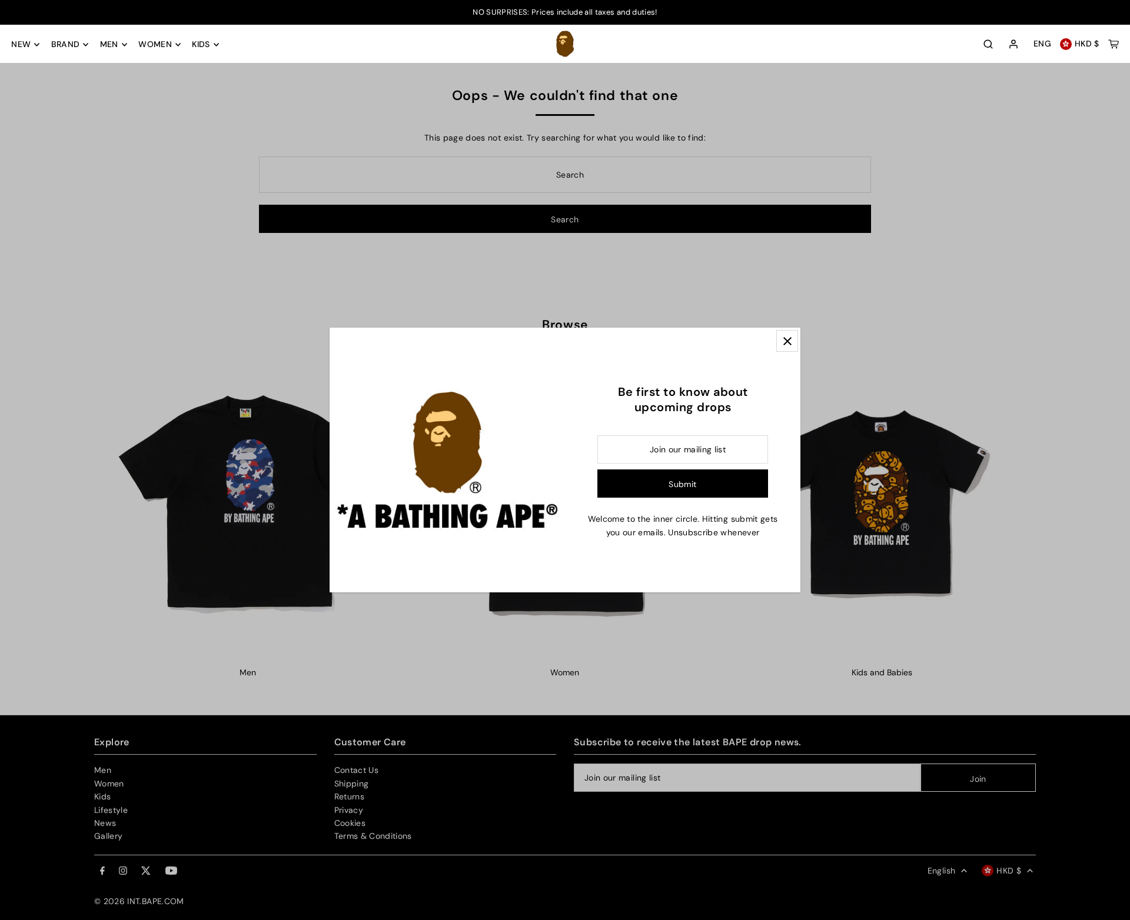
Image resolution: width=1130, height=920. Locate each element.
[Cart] (1113, 44)
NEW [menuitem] (21, 44)
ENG (1042, 44)
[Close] (787, 341)
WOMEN (155, 44)
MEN (109, 44)
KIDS (201, 44)
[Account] (1013, 44)
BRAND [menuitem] (65, 44)
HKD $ (1087, 44)
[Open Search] (988, 44)
